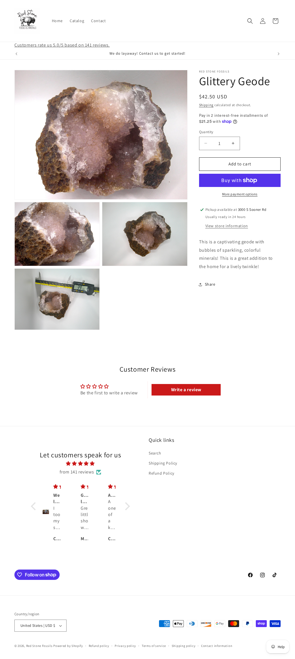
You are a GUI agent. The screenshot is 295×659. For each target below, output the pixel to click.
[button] (250, 21)
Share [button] (210, 284)
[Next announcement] (278, 53)
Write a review (186, 390)
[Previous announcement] (16, 53)
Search (155, 453)
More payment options (240, 194)
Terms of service (154, 646)
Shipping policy (184, 646)
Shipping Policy (163, 463)
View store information (226, 225)
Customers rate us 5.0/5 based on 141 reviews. (62, 45)
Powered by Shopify (68, 646)
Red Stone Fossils (40, 646)
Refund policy (99, 646)
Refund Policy (161, 473)
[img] (80, 463)
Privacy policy (125, 646)
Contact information (216, 646)
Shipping (206, 105)
